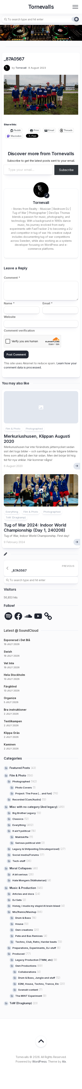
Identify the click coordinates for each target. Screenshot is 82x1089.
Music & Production (23, 887)
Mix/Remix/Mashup (24, 911)
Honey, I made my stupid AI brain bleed (36, 905)
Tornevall (21, 67)
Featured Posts (20, 767)
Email (47, 303)
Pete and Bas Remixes (29, 935)
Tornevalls (41, 7)
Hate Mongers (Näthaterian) (29, 880)
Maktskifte (21, 836)
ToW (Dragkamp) (16, 517)
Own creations (24, 929)
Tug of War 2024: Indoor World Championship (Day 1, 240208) (35, 527)
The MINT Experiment (28, 995)
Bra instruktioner (15, 709)
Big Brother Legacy (24, 813)
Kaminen (10, 744)
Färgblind (10, 686)
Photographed (34, 428)
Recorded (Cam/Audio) (26, 799)
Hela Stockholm (14, 674)
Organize (10, 698)
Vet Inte (9, 663)
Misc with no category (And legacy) (33, 806)
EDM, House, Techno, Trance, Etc (38, 983)
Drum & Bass (23, 917)
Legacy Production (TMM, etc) (34, 959)
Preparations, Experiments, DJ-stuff (34, 947)
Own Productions (25, 965)
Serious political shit (27, 842)
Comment (12, 277)
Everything (12, 511)
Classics (17, 818)
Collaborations (27, 971)
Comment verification (19, 330)
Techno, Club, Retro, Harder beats (36, 941)
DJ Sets (17, 899)
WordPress (39, 1061)
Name (9, 303)
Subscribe (66, 170)
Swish (8, 651)
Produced (18, 953)
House (19, 923)
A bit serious (20, 874)
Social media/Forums (25, 854)
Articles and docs (23, 893)
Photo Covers (23, 787)
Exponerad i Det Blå (17, 640)
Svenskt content (28, 989)
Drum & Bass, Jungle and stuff (36, 977)
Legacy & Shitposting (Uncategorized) (35, 848)
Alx (64, 1061)
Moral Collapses (21, 868)
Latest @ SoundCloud (21, 630)
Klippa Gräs (12, 732)
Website (10, 317)
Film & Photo (13, 428)
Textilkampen (13, 721)
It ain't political (21, 830)
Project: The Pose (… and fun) (33, 793)
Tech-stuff (18, 860)
